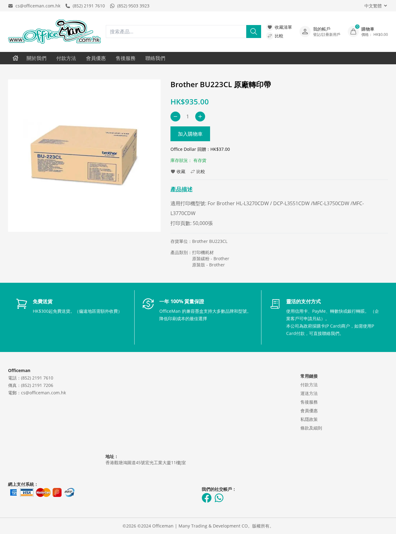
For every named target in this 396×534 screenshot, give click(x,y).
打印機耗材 (203, 252)
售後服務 (126, 58)
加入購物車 (190, 133)
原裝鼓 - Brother (208, 265)
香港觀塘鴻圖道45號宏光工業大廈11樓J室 (145, 462)
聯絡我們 (155, 58)
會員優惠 (96, 58)
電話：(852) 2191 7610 (30, 378)
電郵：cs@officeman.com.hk (37, 393)
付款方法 (66, 58)
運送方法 (309, 393)
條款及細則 (311, 428)
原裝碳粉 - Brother (210, 258)
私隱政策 (309, 419)
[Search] (253, 31)
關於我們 (36, 58)
